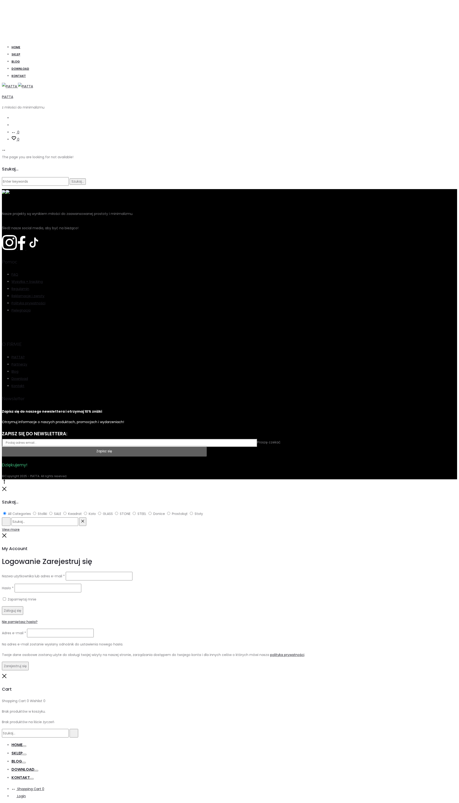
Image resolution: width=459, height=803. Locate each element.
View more (11, 529)
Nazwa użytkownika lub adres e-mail (33, 576)
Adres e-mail (14, 633)
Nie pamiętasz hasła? (20, 621)
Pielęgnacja (21, 310)
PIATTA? (18, 357)
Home (15, 47)
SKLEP (15, 54)
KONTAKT (18, 76)
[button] (9, 793)
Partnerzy (19, 364)
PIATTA (7, 96)
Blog (15, 62)
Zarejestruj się (15, 666)
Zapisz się (104, 451)
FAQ (14, 274)
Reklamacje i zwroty (27, 296)
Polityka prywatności (28, 303)
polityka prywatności (287, 654)
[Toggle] (24, 746)
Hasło (8, 588)
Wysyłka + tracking (27, 281)
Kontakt (17, 385)
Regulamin (20, 288)
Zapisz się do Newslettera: (34, 434)
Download (20, 69)
